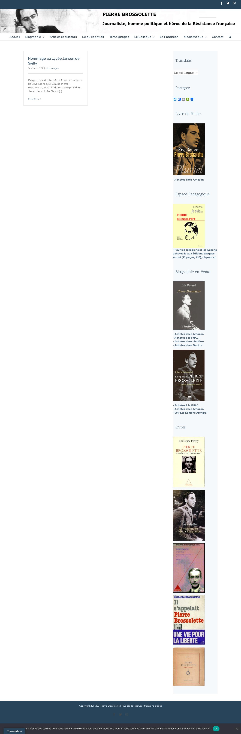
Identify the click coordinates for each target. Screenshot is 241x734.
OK (216, 728)
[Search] (230, 36)
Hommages (52, 68)
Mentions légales (153, 705)
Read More (34, 99)
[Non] (236, 728)
